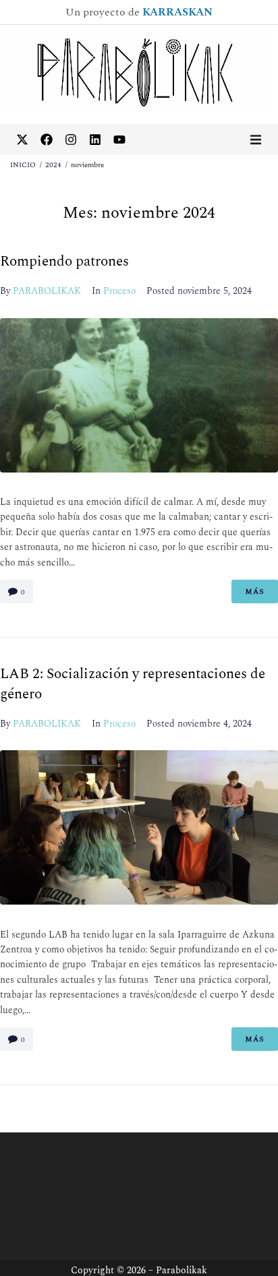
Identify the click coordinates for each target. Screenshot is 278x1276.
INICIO (23, 165)
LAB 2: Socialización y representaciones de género (132, 683)
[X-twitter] (22, 139)
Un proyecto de (139, 12)
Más (255, 591)
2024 (53, 165)
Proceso (119, 291)
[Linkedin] (95, 139)
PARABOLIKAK (47, 291)
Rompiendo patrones (64, 261)
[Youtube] (119, 139)
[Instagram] (71, 139)
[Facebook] (46, 139)
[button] (256, 139)
